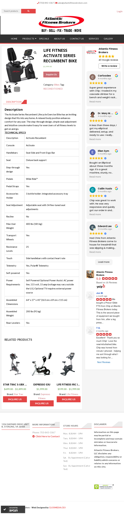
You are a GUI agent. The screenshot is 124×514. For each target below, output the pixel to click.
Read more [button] (95, 101)
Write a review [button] (109, 65)
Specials (44, 38)
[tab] (15, 102)
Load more (103, 261)
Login (119, 11)
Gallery (108, 38)
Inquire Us (51, 74)
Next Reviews (103, 362)
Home (14, 38)
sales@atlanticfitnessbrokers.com (72, 3)
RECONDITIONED (53, 88)
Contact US (77, 38)
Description (13, 101)
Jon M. (99, 292)
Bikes (57, 84)
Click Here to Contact (48, 436)
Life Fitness (72, 394)
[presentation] (42, 230)
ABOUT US (59, 38)
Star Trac (18, 394)
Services (94, 38)
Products (28, 38)
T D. (98, 327)
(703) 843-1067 (46, 3)
